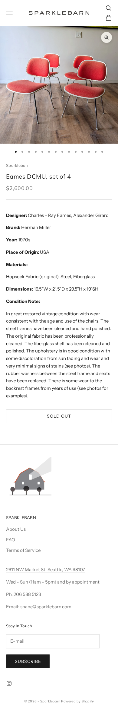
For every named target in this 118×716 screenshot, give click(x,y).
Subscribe (28, 661)
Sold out (59, 416)
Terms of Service (23, 550)
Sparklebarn (18, 165)
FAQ (10, 540)
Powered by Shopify (77, 701)
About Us (16, 529)
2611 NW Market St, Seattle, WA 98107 (45, 569)
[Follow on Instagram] (9, 683)
